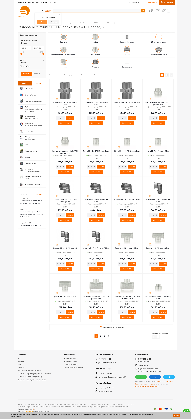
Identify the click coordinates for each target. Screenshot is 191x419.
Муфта (95, 42)
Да (42, 22)
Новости (21, 361)
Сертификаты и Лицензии (73, 367)
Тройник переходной (158, 54)
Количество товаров (160, 333)
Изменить (54, 22)
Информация (69, 354)
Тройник (127, 54)
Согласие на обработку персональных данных (34, 374)
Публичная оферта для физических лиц (32, 380)
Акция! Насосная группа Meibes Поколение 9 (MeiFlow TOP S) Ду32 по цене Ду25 (31, 214)
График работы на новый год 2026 (31, 225)
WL (33, 409)
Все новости (39, 194)
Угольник (63, 67)
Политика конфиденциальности (29, 370)
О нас (20, 358)
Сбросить (23, 43)
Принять (177, 415)
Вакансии (21, 367)
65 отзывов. (45, 411)
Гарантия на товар (70, 364)
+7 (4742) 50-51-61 (106, 373)
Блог (19, 364)
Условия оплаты (70, 358)
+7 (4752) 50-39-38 (106, 388)
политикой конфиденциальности (147, 386)
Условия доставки (70, 361)
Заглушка (63, 42)
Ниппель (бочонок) (127, 42)
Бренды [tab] (39, 83)
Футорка (95, 67)
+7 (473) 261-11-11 (106, 359)
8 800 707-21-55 (144, 359)
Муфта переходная (158, 42)
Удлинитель (127, 67)
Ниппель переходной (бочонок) (63, 54)
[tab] (25, 83)
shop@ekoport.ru (144, 365)
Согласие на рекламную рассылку (30, 377)
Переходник (95, 54)
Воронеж (48, 10)
